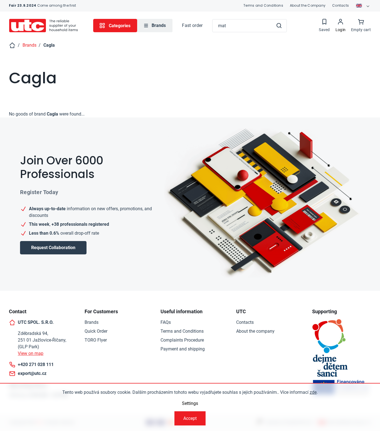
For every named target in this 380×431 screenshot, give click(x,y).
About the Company (307, 5)
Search (279, 25)
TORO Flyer (96, 340)
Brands (91, 322)
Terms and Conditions (263, 5)
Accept (190, 418)
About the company (255, 331)
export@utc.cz (32, 373)
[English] (363, 5)
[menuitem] (154, 25)
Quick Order (96, 331)
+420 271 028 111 (36, 364)
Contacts (340, 5)
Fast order (192, 25)
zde (313, 392)
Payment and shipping (183, 349)
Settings (190, 403)
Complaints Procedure (182, 340)
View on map (30, 353)
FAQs (166, 322)
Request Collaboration (53, 247)
